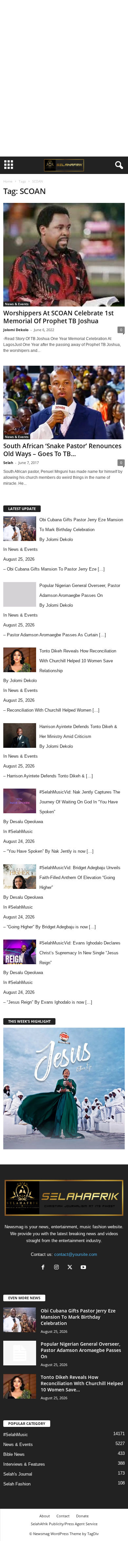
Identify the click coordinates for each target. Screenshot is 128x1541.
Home (7, 181)
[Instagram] (58, 1267)
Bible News (14, 1454)
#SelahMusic (20, 831)
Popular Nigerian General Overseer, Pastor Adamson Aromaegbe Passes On (81, 1350)
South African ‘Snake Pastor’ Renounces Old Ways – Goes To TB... (62, 450)
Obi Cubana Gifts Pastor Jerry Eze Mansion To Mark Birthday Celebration (78, 1317)
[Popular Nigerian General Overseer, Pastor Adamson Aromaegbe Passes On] (19, 1353)
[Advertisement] (64, 11)
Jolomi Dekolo (16, 329)
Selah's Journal (17, 1474)
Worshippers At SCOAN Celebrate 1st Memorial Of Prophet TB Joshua (58, 317)
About (44, 1515)
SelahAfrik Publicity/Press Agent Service (64, 1523)
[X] (71, 1267)
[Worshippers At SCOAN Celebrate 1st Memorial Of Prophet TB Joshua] (64, 254)
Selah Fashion (17, 1483)
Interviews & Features (24, 1464)
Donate (82, 1515)
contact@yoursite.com (75, 1254)
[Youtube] (84, 1267)
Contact (63, 1515)
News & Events (17, 304)
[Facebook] (44, 1267)
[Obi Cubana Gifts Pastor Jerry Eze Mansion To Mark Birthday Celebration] (19, 1320)
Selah (8, 462)
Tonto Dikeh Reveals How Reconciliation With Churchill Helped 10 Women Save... (82, 1383)
